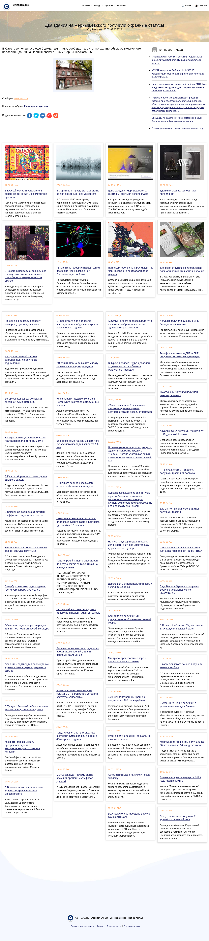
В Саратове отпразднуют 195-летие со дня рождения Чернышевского (77, 192)
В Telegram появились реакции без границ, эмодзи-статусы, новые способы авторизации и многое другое (25, 276)
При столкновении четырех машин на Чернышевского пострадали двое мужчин (130, 271)
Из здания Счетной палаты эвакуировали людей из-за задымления (21, 359)
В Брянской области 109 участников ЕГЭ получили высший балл (181, 627)
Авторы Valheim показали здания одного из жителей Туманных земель (78, 611)
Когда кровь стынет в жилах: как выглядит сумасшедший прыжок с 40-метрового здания (76, 736)
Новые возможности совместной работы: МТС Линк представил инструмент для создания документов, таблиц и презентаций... (179, 87)
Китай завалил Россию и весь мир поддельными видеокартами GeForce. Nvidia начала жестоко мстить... (177, 59)
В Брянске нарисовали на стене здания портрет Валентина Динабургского (24, 790)
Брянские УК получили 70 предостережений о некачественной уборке (129, 619)
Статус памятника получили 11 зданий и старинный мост (178, 818)
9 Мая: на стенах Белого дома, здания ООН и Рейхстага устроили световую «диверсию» (77, 693)
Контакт (121, 6)
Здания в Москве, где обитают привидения (178, 192)
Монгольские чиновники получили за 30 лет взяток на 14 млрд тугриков (182, 743)
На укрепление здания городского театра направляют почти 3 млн (25, 439)
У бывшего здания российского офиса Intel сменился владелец (75, 485)
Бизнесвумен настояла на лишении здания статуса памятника (26, 549)
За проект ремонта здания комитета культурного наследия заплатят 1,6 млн (77, 444)
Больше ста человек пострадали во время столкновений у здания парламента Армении (77, 651)
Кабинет (202, 6)
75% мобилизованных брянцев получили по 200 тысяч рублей (126, 699)
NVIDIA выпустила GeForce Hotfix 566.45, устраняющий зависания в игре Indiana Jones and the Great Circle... (178, 73)
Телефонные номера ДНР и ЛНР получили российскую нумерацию (180, 355)
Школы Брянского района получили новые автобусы (181, 666)
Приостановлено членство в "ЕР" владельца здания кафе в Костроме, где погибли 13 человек (78, 521)
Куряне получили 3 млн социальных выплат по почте (129, 737)
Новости (86, 6)
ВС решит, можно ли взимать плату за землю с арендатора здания (77, 365)
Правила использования (82, 926)
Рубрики (109, 6)
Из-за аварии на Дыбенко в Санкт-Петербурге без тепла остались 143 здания (77, 402)
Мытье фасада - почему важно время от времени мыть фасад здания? (74, 778)
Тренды (98, 6)
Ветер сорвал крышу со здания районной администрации (23, 400)
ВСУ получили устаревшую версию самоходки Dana (129, 815)
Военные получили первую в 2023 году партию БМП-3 (180, 779)
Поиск (188, 6)
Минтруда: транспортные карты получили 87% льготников (127, 660)
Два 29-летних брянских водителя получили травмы (180, 510)
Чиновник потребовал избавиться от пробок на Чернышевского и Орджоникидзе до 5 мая (78, 271)
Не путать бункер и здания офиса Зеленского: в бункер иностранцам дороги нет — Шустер (128, 545)
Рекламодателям (132, 926)
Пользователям (113, 926)
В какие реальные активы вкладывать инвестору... (178, 128)
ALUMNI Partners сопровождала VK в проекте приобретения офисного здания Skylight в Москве (130, 324)
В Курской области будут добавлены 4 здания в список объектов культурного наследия (130, 366)
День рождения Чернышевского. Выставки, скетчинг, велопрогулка (128, 192)
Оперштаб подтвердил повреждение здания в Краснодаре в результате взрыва (27, 667)
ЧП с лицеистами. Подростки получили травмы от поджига (177, 471)
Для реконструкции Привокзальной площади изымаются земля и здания (182, 269)
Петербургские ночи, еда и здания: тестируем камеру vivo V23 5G (25, 588)
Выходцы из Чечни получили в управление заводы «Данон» (178, 705)
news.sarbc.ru (21, 98)
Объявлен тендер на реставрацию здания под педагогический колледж (27, 627)
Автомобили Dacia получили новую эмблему (129, 776)
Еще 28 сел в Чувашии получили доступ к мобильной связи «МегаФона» (179, 589)
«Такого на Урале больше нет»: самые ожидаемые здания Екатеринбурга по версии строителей (130, 408)
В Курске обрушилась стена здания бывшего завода (26, 478)
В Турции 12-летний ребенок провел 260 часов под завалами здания (26, 708)
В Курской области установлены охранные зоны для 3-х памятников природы (26, 194)
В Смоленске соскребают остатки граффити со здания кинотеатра (25, 514)
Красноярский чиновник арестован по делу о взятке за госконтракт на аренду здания (77, 564)
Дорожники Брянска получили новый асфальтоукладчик (130, 585)
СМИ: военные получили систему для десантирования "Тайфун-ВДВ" (181, 549)
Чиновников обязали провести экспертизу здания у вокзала (23, 322)
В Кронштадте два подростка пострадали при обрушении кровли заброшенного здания (77, 324)
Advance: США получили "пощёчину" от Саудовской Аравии (181, 432)
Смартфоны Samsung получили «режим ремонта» (179, 394)
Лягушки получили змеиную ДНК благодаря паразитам (179, 322)
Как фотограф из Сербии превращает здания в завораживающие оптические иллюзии (22, 746)
